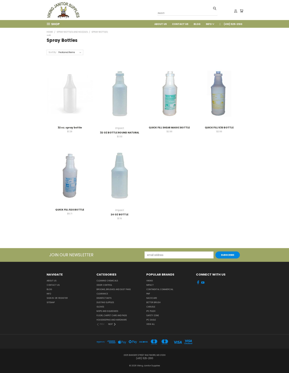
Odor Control (104, 285)
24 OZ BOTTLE (119, 214)
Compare (69, 90)
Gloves (100, 306)
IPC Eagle (151, 319)
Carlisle (150, 306)
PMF (148, 293)
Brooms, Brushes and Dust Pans (114, 289)
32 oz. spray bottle (70, 127)
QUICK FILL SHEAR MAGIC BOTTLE (169, 127)
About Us (160, 24)
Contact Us (180, 24)
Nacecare (151, 298)
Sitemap (51, 302)
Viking (149, 280)
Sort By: (53, 52)
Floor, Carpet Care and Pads (112, 315)
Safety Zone (152, 315)
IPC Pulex (150, 311)
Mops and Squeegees (107, 311)
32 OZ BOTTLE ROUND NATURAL (119, 132)
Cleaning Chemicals (107, 280)
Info (209, 24)
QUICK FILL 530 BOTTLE (219, 127)
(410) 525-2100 (233, 24)
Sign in (50, 298)
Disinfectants (104, 298)
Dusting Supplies (105, 302)
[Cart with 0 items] (241, 11)
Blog (197, 24)
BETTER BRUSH (153, 302)
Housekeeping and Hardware (112, 319)
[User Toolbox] (235, 11)
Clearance (102, 293)
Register (63, 298)
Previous (280, 362)
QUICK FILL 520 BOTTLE (69, 209)
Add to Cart (70, 96)
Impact (150, 285)
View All (150, 324)
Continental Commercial (159, 289)
